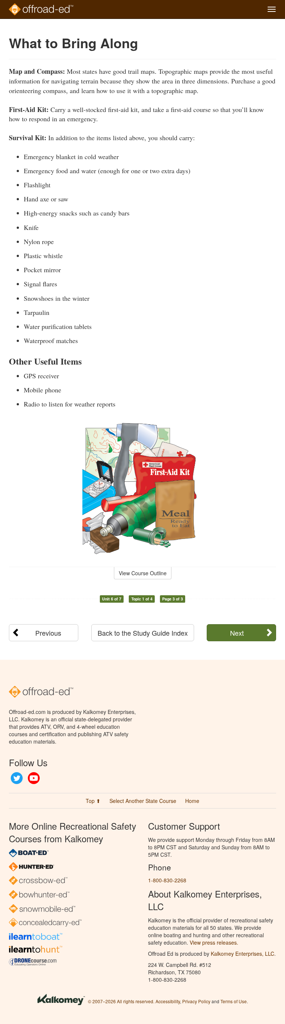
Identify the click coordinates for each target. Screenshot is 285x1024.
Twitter (17, 778)
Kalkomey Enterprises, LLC (242, 953)
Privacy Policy (196, 1001)
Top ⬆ (93, 800)
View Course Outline (143, 573)
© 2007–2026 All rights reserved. (121, 1001)
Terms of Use (233, 1001)
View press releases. (214, 942)
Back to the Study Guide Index (143, 633)
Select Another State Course (142, 800)
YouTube (34, 778)
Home (192, 800)
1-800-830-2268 (167, 880)
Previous (48, 633)
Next (237, 633)
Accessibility (167, 1001)
